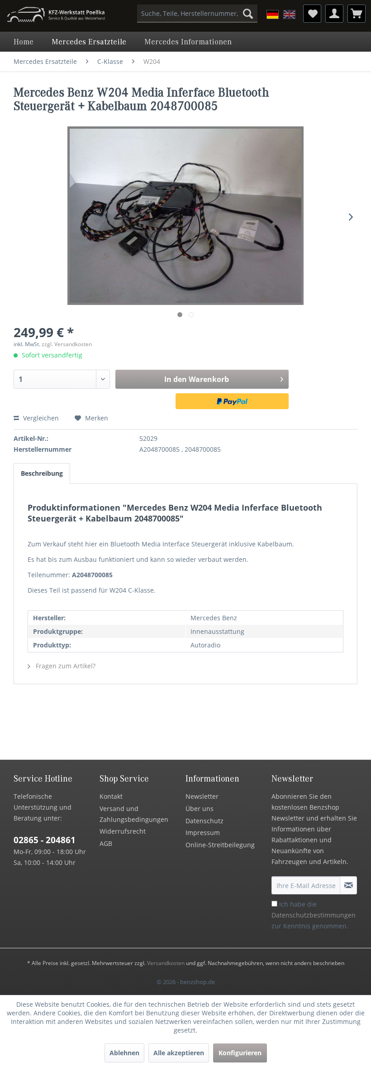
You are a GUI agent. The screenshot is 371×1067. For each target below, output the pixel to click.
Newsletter (202, 796)
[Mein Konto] (334, 14)
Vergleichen (40, 418)
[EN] (289, 14)
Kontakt (111, 796)
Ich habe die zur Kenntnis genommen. (313, 915)
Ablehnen (124, 1052)
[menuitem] (197, 14)
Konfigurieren (240, 1052)
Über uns (200, 808)
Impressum (203, 832)
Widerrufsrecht (123, 831)
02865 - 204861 (45, 840)
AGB (106, 843)
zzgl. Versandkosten (67, 344)
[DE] (272, 14)
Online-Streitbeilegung (220, 844)
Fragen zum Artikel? (64, 665)
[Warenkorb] (356, 14)
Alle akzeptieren (178, 1052)
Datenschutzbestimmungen (313, 915)
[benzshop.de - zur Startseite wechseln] (56, 16)
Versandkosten (166, 963)
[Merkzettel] (312, 14)
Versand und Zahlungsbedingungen (134, 814)
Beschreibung (42, 473)
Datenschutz (205, 820)
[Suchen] (247, 14)
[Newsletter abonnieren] (348, 885)
